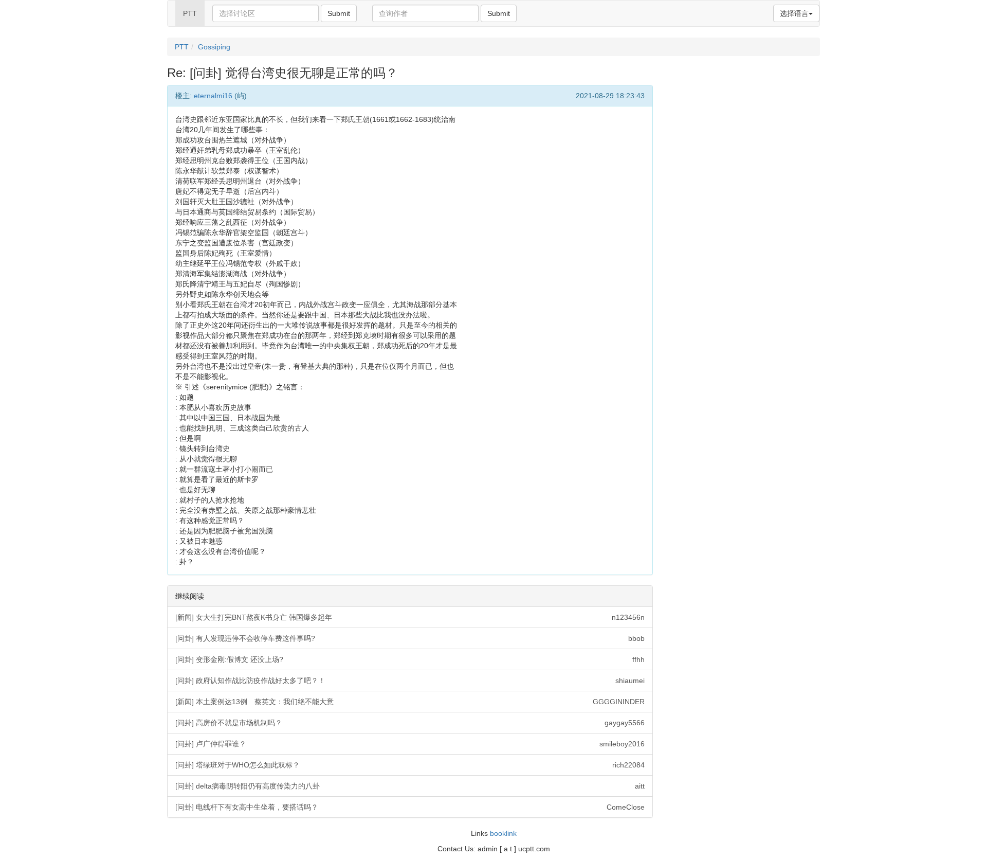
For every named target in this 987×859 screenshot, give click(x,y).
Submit (338, 13)
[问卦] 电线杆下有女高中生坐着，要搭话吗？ (410, 807)
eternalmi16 (213, 96)
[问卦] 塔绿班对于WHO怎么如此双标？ (410, 765)
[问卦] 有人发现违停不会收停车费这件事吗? (410, 638)
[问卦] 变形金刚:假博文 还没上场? (410, 659)
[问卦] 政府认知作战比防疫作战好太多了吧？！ (410, 680)
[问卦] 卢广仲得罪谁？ (410, 744)
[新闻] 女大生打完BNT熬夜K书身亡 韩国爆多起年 (410, 617)
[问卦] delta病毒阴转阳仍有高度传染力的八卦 (410, 786)
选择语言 (794, 13)
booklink (503, 833)
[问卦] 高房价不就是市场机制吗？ (410, 723)
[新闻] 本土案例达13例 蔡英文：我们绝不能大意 (410, 701)
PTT (190, 13)
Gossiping (214, 47)
